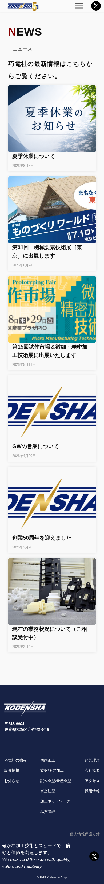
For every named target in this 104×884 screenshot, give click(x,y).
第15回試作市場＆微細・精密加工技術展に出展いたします (49, 351)
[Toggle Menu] (79, 5)
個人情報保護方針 (85, 834)
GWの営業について (35, 446)
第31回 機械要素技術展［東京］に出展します (47, 251)
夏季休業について (33, 156)
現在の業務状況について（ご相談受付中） (49, 633)
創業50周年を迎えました (41, 538)
